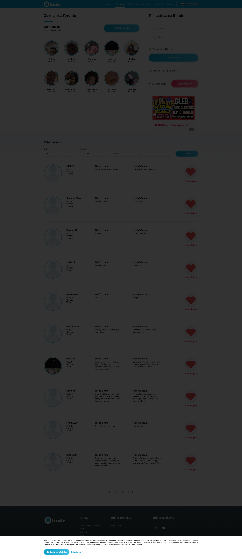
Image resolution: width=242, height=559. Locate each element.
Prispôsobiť (76, 552)
